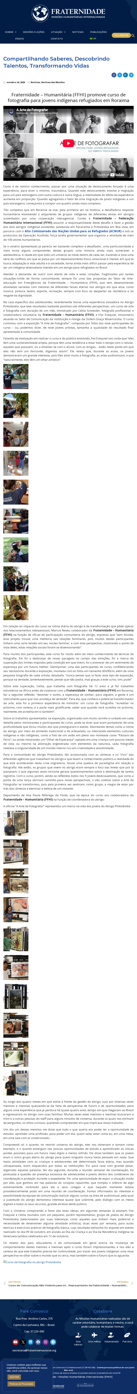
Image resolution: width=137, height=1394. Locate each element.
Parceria (127, 1341)
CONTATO (57, 38)
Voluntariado (111, 1341)
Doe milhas (94, 1341)
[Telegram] (53, 1342)
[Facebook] (38, 1342)
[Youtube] (16, 1342)
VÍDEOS (19, 38)
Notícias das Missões (53, 82)
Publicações (98, 32)
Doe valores (78, 1343)
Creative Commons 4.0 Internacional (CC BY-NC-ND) (71, 1367)
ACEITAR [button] (14, 1377)
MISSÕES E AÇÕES (33, 32)
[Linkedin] (31, 1342)
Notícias (35, 82)
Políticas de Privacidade (21, 1384)
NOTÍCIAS (78, 32)
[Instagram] (46, 1342)
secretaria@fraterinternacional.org (34, 1350)
